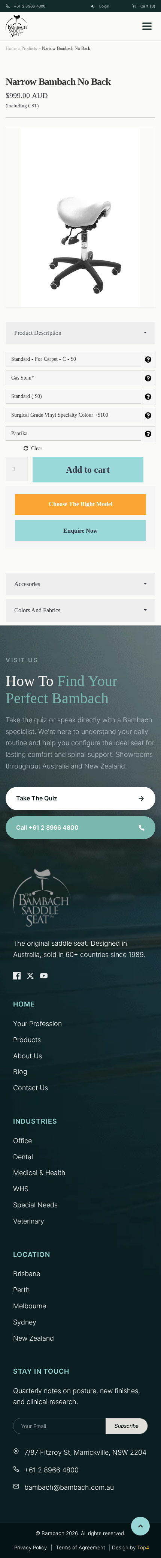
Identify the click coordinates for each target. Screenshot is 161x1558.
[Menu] (147, 26)
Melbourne (29, 1306)
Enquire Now (80, 530)
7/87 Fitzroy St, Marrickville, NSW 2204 (85, 1452)
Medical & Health (39, 1173)
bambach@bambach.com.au (69, 1487)
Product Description (37, 333)
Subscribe (127, 1426)
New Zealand (33, 1338)
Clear (36, 448)
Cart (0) (147, 6)
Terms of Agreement (80, 1547)
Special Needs (35, 1205)
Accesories (27, 584)
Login (104, 6)
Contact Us (30, 1088)
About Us (27, 1056)
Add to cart (88, 470)
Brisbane (26, 1274)
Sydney (24, 1322)
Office (22, 1141)
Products (29, 48)
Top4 (143, 1547)
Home (11, 48)
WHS (20, 1189)
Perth (21, 1290)
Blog (20, 1072)
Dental (23, 1157)
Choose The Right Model (80, 504)
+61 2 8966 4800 (30, 6)
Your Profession (37, 1024)
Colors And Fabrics (37, 610)
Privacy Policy (30, 1547)
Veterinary (28, 1221)
